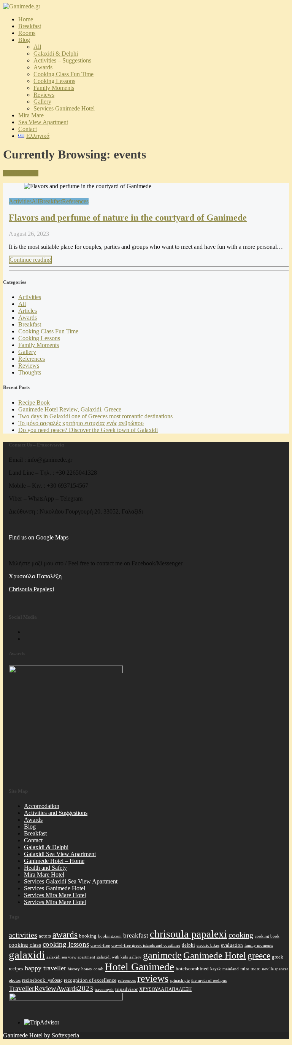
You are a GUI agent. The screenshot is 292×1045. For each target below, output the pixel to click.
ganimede (162, 955)
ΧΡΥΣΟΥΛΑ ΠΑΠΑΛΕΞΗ (165, 989)
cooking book (267, 936)
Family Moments (53, 88)
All (37, 46)
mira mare (250, 968)
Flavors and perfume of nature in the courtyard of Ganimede (128, 217)
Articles (27, 310)
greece (259, 955)
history (74, 969)
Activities (20, 201)
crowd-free (100, 945)
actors (45, 936)
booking (88, 936)
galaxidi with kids (112, 957)
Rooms (26, 33)
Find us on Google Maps (38, 537)
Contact (27, 129)
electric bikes (208, 945)
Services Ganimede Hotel (64, 108)
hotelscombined (192, 968)
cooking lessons (66, 944)
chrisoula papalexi (188, 934)
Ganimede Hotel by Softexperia (41, 1035)
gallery (135, 957)
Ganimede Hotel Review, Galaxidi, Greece (69, 409)
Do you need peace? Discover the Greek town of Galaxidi (88, 430)
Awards (27, 317)
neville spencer (275, 969)
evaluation (232, 945)
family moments (258, 945)
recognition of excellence (90, 980)
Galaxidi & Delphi (55, 53)
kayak (215, 969)
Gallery (42, 101)
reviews (152, 978)
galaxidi (27, 955)
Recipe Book (34, 402)
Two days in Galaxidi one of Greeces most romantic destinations (95, 416)
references (127, 980)
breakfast (135, 935)
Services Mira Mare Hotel (55, 895)
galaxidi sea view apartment (70, 957)
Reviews (43, 94)
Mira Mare (31, 115)
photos (15, 980)
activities (23, 935)
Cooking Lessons (54, 81)
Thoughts (29, 372)
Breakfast (29, 26)
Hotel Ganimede (139, 967)
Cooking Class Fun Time (63, 74)
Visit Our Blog (20, 173)
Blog (24, 40)
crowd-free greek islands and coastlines (145, 945)
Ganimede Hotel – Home (54, 861)
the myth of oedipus (209, 980)
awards (65, 934)
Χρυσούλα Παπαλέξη (35, 576)
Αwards (42, 67)
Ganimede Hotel (214, 955)
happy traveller (45, 968)
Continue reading (30, 259)
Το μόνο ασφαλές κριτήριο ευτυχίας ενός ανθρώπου (81, 423)
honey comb (92, 969)
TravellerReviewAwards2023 (51, 988)
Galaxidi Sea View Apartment (60, 854)
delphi (188, 945)
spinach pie (180, 980)
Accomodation (41, 806)
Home (25, 19)
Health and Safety (45, 867)
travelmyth (104, 989)
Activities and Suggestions (55, 813)
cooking (241, 935)
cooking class (25, 944)
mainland (230, 969)
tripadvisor (126, 989)
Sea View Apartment (43, 122)
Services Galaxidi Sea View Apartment (70, 881)
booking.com (110, 936)
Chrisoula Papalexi (31, 589)
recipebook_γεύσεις (42, 980)
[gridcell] (149, 576)
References (75, 201)
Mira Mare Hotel (44, 874)
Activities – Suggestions (62, 60)
